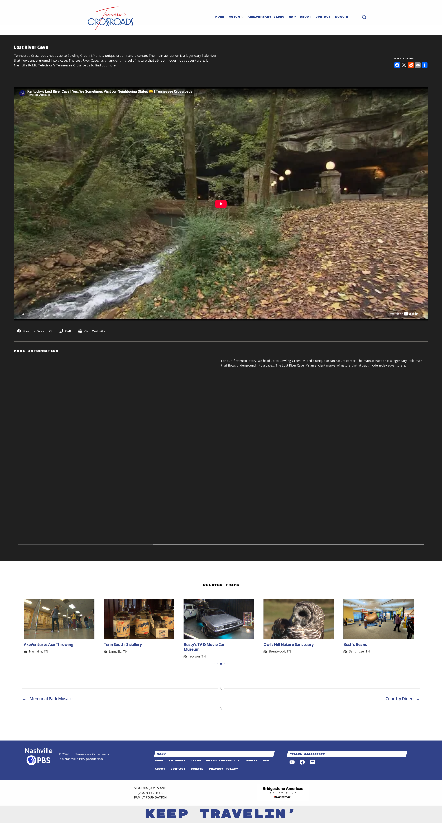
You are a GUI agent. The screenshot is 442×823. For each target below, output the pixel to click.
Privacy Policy (223, 768)
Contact (323, 16)
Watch (234, 16)
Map (292, 16)
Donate (341, 16)
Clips (196, 760)
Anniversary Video (266, 16)
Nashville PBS (75, 759)
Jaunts (251, 760)
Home (219, 16)
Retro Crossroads (222, 760)
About (305, 16)
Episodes (177, 760)
